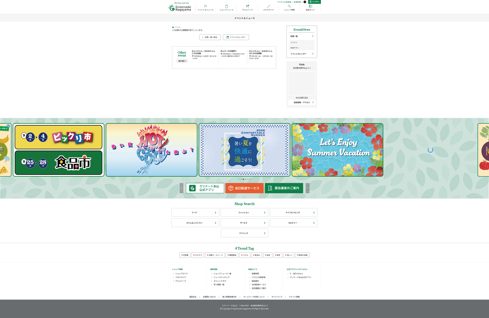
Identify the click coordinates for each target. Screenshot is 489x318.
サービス (243, 222)
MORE (181, 61)
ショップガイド (181, 273)
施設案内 (255, 281)
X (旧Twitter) (296, 273)
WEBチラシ (294, 48)
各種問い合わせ (209, 296)
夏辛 (278, 255)
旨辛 (268, 255)
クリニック (243, 233)
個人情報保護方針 (229, 296)
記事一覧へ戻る (211, 37)
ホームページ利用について (254, 296)
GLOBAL (315, 1)
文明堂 (185, 255)
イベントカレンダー (238, 37)
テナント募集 (294, 296)
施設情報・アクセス (302, 102)
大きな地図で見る (302, 97)
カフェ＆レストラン (194, 222)
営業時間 (297, 2)
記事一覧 (294, 36)
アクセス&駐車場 (258, 277)
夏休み (257, 255)
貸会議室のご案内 (259, 288)
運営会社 (192, 296)
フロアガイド (180, 277)
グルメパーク (180, 281)
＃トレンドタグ (220, 281)
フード (194, 212)
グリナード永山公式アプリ (300, 277)
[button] (238, 179)
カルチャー (292, 222)
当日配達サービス (259, 284)
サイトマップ (276, 296)
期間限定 (232, 255)
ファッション (243, 212)
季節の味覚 (303, 255)
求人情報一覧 (219, 284)
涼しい (289, 255)
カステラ (198, 255)
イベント (293, 42)
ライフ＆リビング (293, 212)
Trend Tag (246, 248)
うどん (245, 255)
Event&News (302, 29)
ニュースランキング (221, 277)
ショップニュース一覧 (222, 273)
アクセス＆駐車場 (284, 2)
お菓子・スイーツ (216, 255)
